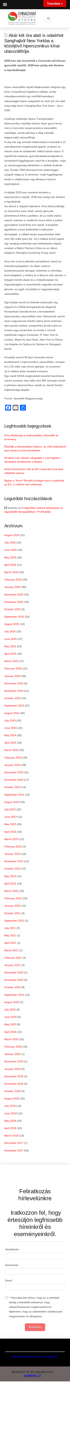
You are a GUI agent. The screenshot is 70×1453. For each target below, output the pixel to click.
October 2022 (12, 868)
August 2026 (11, 535)
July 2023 (10, 809)
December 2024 (13, 683)
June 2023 (10, 816)
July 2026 (10, 542)
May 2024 (10, 735)
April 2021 (10, 942)
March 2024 (11, 750)
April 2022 (10, 883)
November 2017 (13, 1150)
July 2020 (10, 1009)
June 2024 (10, 727)
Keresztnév (11, 1265)
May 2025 (10, 646)
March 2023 (11, 839)
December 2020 (13, 972)
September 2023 (14, 794)
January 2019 (12, 1068)
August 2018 (11, 1098)
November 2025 (13, 601)
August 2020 (11, 1002)
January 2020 (12, 1054)
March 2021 (11, 950)
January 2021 (12, 965)
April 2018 (10, 1128)
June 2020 (10, 1016)
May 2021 (10, 935)
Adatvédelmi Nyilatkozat (35, 1356)
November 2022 (13, 861)
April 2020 (10, 1031)
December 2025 (13, 594)
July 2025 (10, 631)
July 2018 (10, 1105)
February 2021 (13, 957)
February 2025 (13, 668)
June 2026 (10, 549)
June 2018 (10, 1113)
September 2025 (14, 616)
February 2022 (13, 898)
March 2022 (11, 890)
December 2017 (13, 1142)
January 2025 (12, 676)
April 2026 (10, 564)
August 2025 (11, 624)
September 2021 (14, 920)
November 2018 (13, 1083)
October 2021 (12, 913)
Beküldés (35, 1327)
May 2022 (10, 876)
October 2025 (12, 609)
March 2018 (11, 1135)
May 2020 (10, 1024)
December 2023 (13, 772)
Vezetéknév (12, 1249)
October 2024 (12, 698)
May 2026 (10, 557)
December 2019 (13, 1061)
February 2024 (13, 757)
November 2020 (13, 979)
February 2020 (13, 1046)
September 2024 (14, 705)
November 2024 (13, 690)
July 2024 (10, 720)
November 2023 (13, 779)
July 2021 (10, 928)
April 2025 (10, 653)
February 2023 (13, 846)
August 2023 (11, 802)
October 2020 (12, 987)
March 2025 (11, 661)
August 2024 (11, 713)
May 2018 (10, 1120)
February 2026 (13, 579)
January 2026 (12, 586)
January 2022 (12, 905)
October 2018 (12, 1091)
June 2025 (10, 638)
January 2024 (12, 764)
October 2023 (12, 787)
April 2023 (10, 831)
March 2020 (11, 1039)
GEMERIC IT (32, 1375)
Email (8, 1280)
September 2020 (14, 994)
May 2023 (10, 824)
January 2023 (12, 853)
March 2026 (11, 572)
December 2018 (13, 1076)
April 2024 (10, 742)
